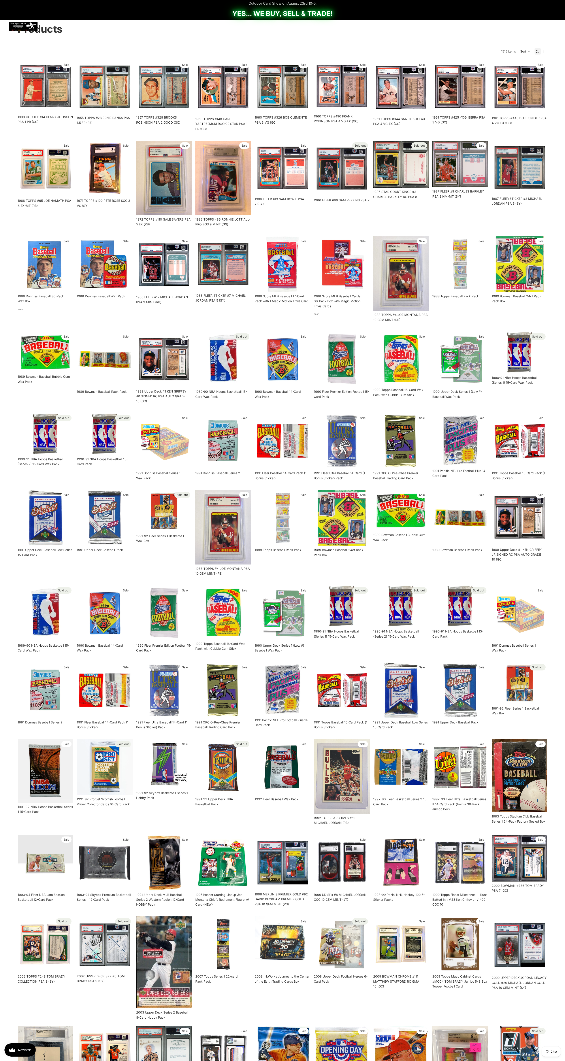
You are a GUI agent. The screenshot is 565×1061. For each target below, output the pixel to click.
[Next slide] (66, 264)
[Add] (67, 106)
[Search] (534, 26)
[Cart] (553, 26)
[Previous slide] (24, 264)
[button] (525, 51)
